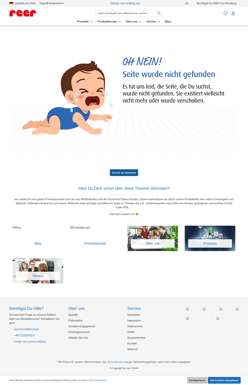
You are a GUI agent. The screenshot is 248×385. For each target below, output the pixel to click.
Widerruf (132, 349)
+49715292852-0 (24, 335)
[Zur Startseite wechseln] (22, 13)
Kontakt (131, 343)
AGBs (130, 332)
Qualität (73, 314)
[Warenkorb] (238, 11)
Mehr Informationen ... (99, 380)
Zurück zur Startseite (124, 172)
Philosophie (75, 320)
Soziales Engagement (81, 326)
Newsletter (133, 314)
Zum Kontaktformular (26, 329)
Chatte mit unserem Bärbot (30, 341)
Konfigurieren (197, 380)
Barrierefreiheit (136, 337)
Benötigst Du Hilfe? (216, 3)
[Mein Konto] (233, 13)
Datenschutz (134, 326)
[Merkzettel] (225, 13)
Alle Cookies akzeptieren (224, 380)
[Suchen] (159, 13)
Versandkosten (115, 362)
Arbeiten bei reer (78, 337)
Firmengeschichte (79, 332)
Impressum (134, 320)
